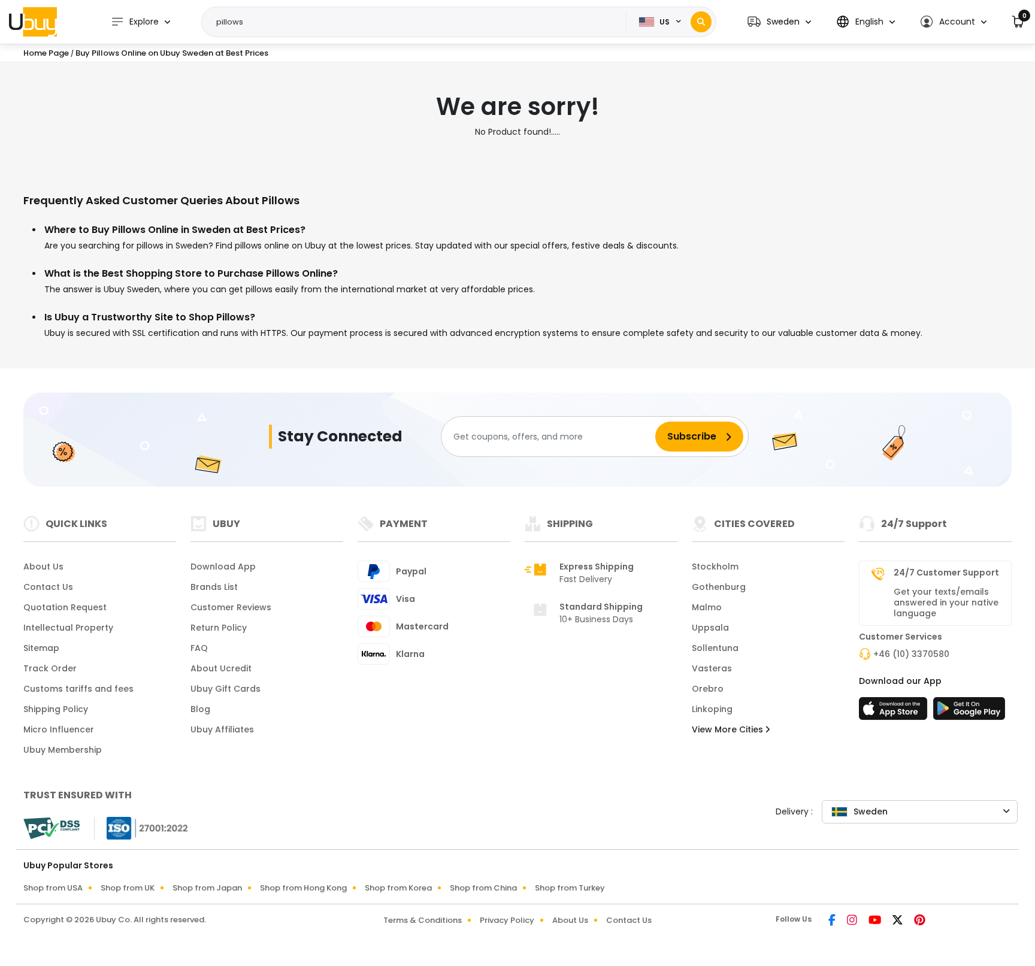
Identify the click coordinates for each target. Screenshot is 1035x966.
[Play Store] (969, 712)
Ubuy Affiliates (222, 729)
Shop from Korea (398, 888)
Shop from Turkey (570, 888)
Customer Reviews (230, 607)
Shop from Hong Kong (303, 888)
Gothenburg (719, 587)
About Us (43, 567)
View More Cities (728, 729)
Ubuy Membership (62, 750)
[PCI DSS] (51, 828)
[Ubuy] (33, 21)
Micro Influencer (58, 729)
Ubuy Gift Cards (225, 689)
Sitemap (41, 648)
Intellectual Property (68, 628)
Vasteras (712, 668)
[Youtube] (876, 921)
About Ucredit (221, 668)
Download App (223, 567)
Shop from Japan (207, 888)
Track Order (50, 668)
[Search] (701, 21)
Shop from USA (53, 888)
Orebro (708, 689)
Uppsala (710, 628)
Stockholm (715, 567)
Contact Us (48, 587)
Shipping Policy (55, 709)
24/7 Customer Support (946, 572)
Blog (200, 709)
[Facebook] (833, 921)
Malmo (707, 607)
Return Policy (218, 628)
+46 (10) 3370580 (911, 654)
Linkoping (712, 709)
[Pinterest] (919, 921)
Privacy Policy (507, 920)
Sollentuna (715, 648)
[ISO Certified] (141, 828)
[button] (779, 21)
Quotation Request (65, 607)
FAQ (199, 648)
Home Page (46, 53)
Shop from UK (128, 888)
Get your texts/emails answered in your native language (946, 602)
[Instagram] (853, 921)
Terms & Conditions (422, 920)
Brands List (214, 587)
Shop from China (483, 888)
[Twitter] (898, 921)
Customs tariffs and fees (78, 689)
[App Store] (895, 712)
